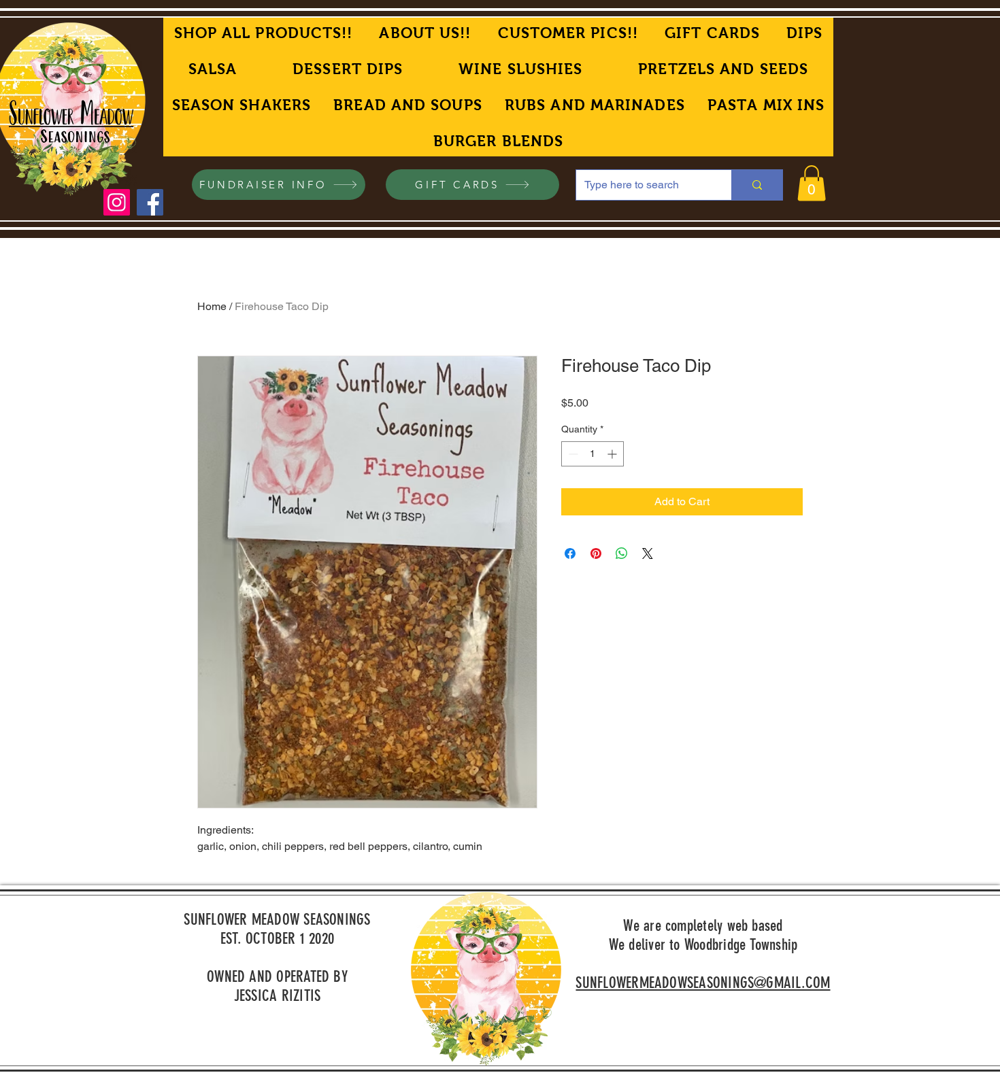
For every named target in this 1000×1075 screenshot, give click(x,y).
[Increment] (613, 454)
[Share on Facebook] (570, 553)
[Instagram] (116, 202)
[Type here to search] (756, 185)
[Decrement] (571, 454)
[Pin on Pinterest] (596, 553)
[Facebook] (150, 202)
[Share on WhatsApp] (622, 553)
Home (212, 306)
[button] (812, 183)
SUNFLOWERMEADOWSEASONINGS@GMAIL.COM (703, 983)
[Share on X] (647, 553)
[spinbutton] (592, 454)
